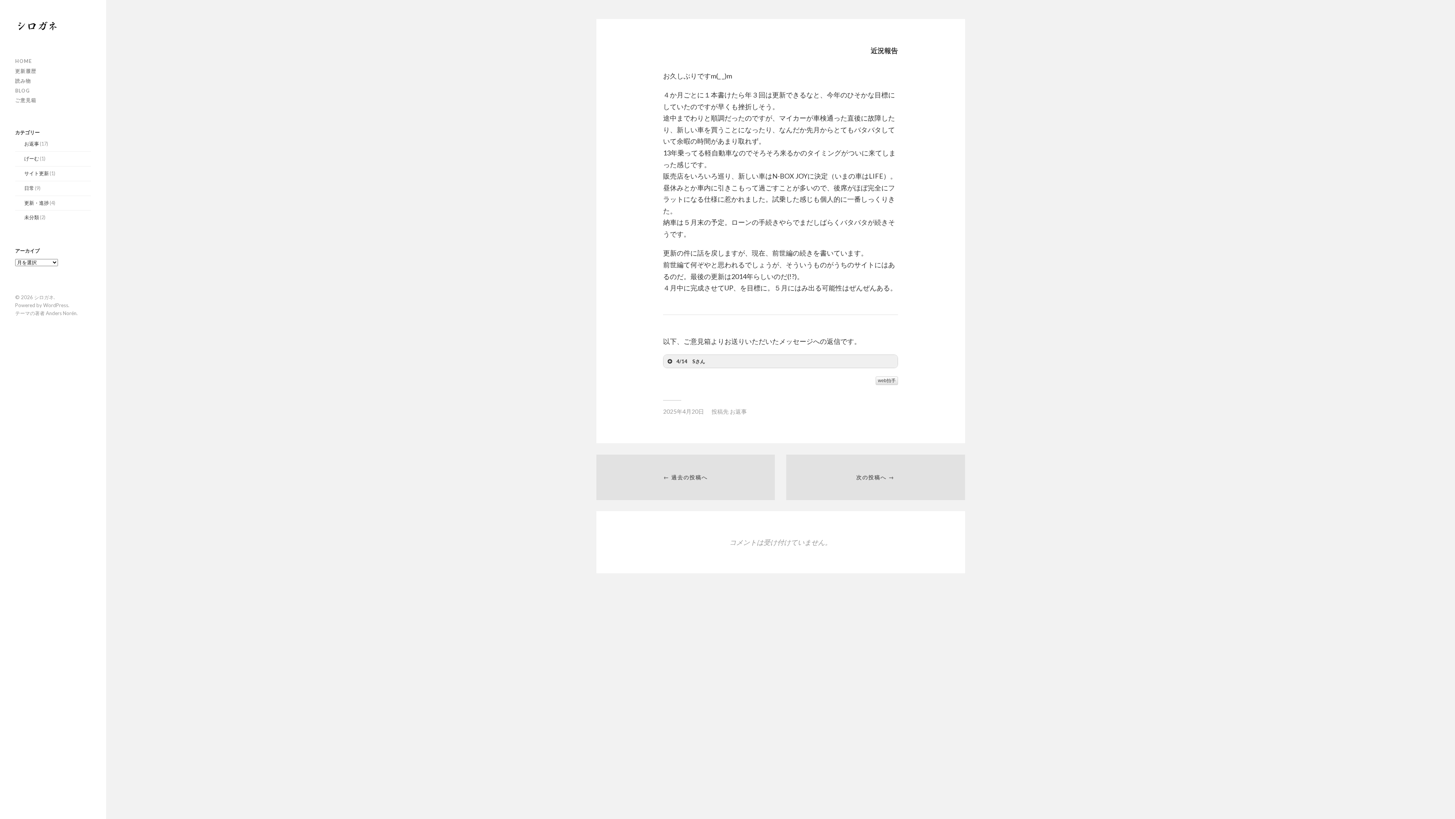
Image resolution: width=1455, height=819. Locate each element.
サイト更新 (36, 173)
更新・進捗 (36, 203)
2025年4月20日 (683, 411)
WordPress (55, 305)
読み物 (23, 81)
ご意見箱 (25, 100)
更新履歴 (25, 71)
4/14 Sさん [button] (690, 361)
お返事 (31, 144)
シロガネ (44, 297)
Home (23, 61)
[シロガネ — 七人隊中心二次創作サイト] (53, 25)
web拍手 (887, 380)
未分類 (31, 217)
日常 (29, 188)
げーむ (31, 158)
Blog (22, 91)
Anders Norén (61, 313)
